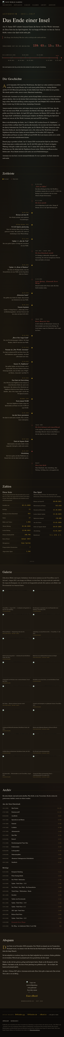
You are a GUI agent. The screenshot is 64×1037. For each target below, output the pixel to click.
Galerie (35, 5)
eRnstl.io (43, 1014)
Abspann (52, 5)
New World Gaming (14, 2)
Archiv (43, 5)
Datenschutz (14, 1021)
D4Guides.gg (20, 1014)
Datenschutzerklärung (35, 1030)
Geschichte (7, 5)
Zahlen (27, 5)
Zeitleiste (18, 5)
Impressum (6, 1021)
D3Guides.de (32, 1014)
